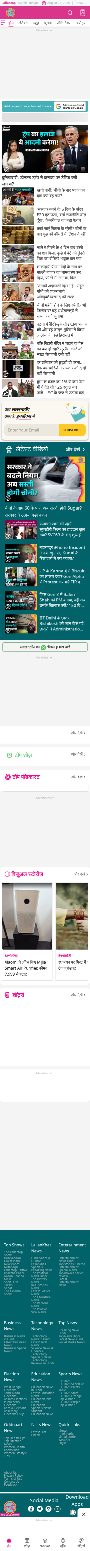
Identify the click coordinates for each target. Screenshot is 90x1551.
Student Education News (42, 1412)
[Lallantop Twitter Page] (40, 1509)
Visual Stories (67, 1437)
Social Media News (71, 1342)
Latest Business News (15, 1343)
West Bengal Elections (13, 1388)
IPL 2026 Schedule (71, 1384)
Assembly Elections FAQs (14, 1412)
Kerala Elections (15, 1408)
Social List (11, 1282)
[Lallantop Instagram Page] (49, 1509)
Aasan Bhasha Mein (14, 1277)
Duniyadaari (12, 1258)
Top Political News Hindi (39, 1274)
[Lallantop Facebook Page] (31, 1509)
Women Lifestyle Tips (15, 1454)
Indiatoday (36, 3)
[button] (83, 13)
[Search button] (70, 12)
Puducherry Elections (12, 1403)
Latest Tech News (39, 1343)
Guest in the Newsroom (12, 1262)
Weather (64, 1440)
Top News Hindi (69, 1336)
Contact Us (11, 1481)
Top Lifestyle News (12, 1442)
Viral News (38, 1312)
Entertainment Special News (68, 1268)
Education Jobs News (41, 1400)
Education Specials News (41, 1406)
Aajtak (22, 3)
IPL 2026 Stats (68, 1393)
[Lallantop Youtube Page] (57, 1509)
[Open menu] (3, 23)
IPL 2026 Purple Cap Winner (69, 1403)
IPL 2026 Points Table (69, 1388)
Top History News (39, 1280)
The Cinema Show (12, 1292)
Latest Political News (41, 1292)
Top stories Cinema (71, 1264)
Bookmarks (66, 1434)
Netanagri (11, 1267)
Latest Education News (42, 1394)
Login (62, 1443)
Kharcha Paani (14, 1273)
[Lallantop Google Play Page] (73, 1512)
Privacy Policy (13, 1475)
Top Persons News (39, 1304)
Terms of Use (13, 1478)
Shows (63, 1431)
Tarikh (8, 1285)
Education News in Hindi (42, 1388)
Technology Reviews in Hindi (42, 1361)
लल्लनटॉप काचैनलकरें (45, 646)
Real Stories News (39, 1286)
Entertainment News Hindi (68, 1259)
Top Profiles (39, 1309)
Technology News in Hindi (40, 1337)
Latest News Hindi (71, 1339)
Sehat (8, 1288)
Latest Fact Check (38, 1433)
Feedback (10, 1484)
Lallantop (9, 3)
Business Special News (15, 1349)
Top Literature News (41, 1298)
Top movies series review (71, 1274)
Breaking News (41, 1270)
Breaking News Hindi (69, 1331)
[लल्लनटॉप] (11, 13)
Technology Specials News (41, 1355)
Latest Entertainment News (68, 1282)
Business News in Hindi (14, 1337)
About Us (10, 1472)
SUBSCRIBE (72, 430)
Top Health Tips (15, 1438)
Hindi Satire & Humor (40, 1259)
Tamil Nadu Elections (12, 1394)
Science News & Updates (42, 1349)
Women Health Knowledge (14, 1448)
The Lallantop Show (13, 1253)
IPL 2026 (64, 1381)
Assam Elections (15, 1399)
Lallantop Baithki (15, 1270)
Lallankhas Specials (38, 1265)
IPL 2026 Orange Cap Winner (70, 1397)
